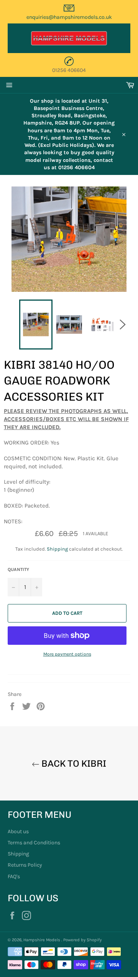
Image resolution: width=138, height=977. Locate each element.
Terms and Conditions (34, 842)
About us (18, 831)
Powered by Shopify (82, 939)
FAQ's (14, 876)
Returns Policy (25, 865)
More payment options (67, 654)
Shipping (57, 549)
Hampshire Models (42, 939)
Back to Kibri (72, 763)
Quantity (18, 569)
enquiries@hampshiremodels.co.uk (69, 17)
